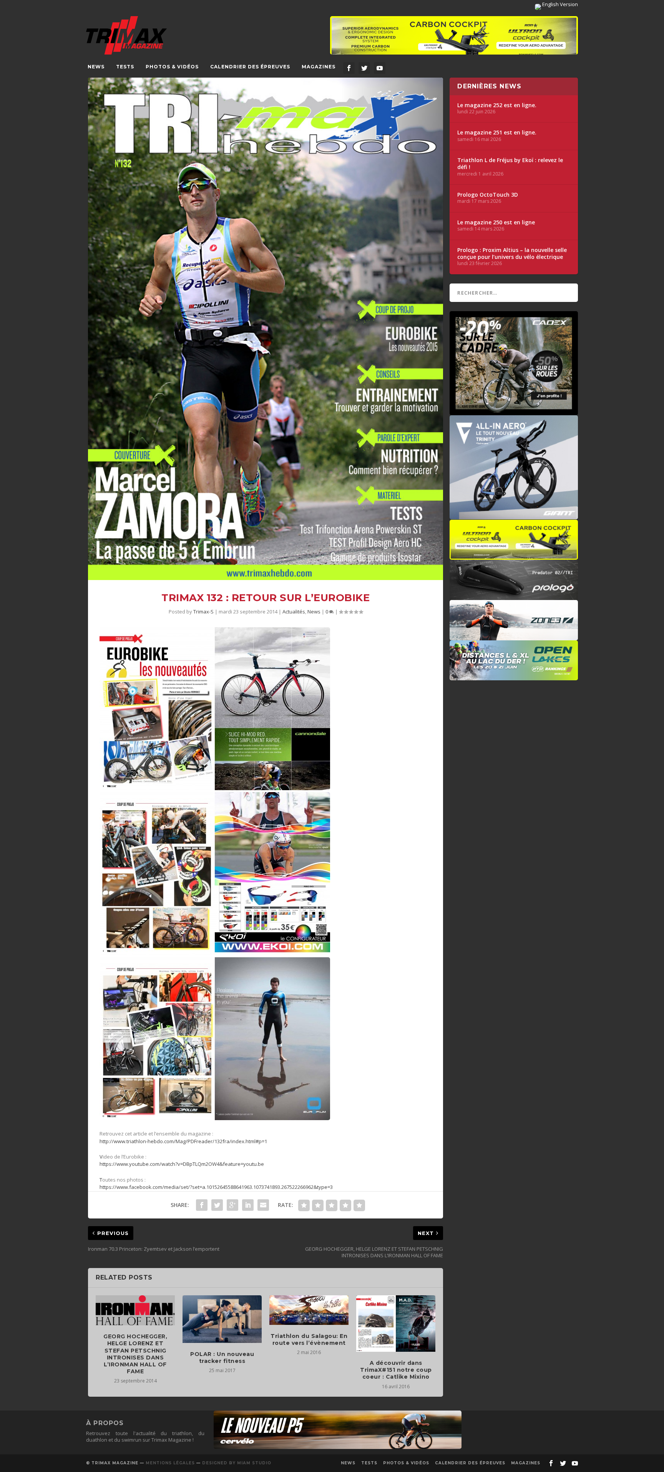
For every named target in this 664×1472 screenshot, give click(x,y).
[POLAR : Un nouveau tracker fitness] (222, 1319)
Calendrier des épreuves (250, 67)
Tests (125, 67)
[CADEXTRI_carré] (514, 411)
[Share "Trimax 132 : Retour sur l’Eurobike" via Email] (263, 1205)
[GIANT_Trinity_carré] (514, 515)
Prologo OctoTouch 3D (487, 194)
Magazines (318, 67)
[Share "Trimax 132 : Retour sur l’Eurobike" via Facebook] (201, 1205)
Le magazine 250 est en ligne (496, 222)
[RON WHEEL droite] (514, 555)
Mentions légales (170, 1462)
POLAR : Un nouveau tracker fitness (222, 1357)
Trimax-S (203, 611)
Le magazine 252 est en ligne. (496, 105)
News (96, 67)
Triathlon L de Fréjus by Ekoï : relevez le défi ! (510, 164)
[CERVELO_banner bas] (337, 1447)
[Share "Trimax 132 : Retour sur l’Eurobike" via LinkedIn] (248, 1205)
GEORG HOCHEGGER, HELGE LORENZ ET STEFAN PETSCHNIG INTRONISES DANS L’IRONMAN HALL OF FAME (135, 1354)
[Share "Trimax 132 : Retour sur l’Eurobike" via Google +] (232, 1205)
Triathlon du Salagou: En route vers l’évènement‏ (309, 1339)
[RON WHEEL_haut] (454, 39)
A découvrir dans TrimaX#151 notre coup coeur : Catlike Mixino (396, 1369)
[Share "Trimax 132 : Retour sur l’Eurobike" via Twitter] (217, 1205)
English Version (559, 4)
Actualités (293, 611)
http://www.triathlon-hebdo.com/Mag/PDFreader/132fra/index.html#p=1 (183, 1141)
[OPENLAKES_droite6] (514, 676)
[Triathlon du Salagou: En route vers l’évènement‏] (309, 1309)
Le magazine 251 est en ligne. (496, 132)
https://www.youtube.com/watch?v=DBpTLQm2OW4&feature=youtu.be (182, 1163)
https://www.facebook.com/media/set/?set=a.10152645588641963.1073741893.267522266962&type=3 (216, 1187)
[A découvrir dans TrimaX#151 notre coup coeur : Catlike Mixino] (395, 1323)
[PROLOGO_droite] (514, 596)
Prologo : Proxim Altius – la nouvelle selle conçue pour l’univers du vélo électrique (512, 253)
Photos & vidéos (172, 67)
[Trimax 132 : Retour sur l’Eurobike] (265, 329)
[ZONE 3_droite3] (514, 636)
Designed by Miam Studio (236, 1462)
